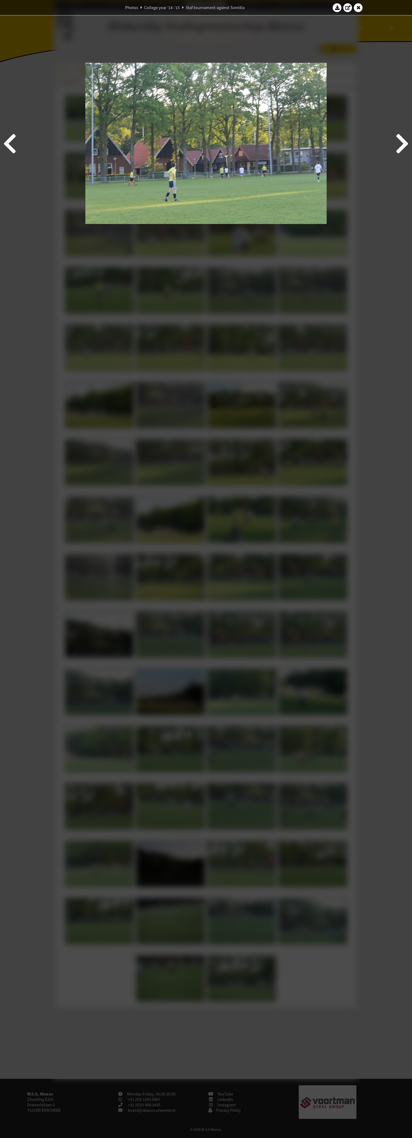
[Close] (358, 7)
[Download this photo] (337, 7)
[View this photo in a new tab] (347, 7)
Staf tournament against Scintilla (215, 7)
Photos (131, 7)
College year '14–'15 (162, 7)
